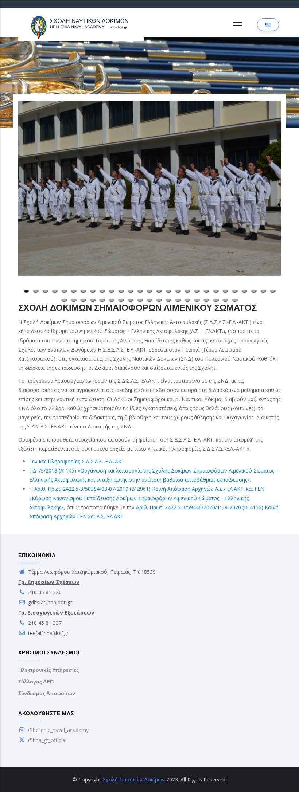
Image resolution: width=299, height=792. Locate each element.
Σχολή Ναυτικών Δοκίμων (133, 779)
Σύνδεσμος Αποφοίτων (46, 693)
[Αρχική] (81, 22)
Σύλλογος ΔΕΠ (36, 682)
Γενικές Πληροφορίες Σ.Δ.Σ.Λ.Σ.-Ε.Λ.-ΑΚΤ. (77, 461)
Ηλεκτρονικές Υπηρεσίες (48, 670)
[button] (149, 188)
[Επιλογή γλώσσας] (268, 24)
